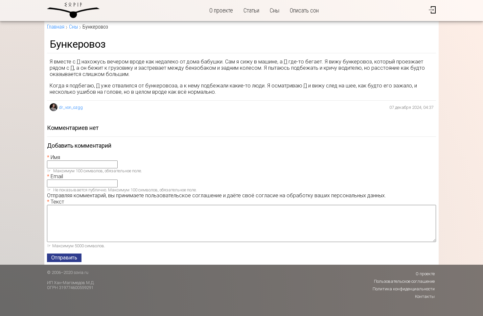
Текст (57, 202)
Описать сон (304, 10)
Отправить (64, 258)
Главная (55, 27)
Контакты (425, 296)
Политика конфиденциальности (404, 288)
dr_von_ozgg (71, 107)
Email (57, 176)
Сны (274, 10)
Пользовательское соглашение (404, 281)
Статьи (251, 10)
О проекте (221, 10)
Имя (55, 157)
